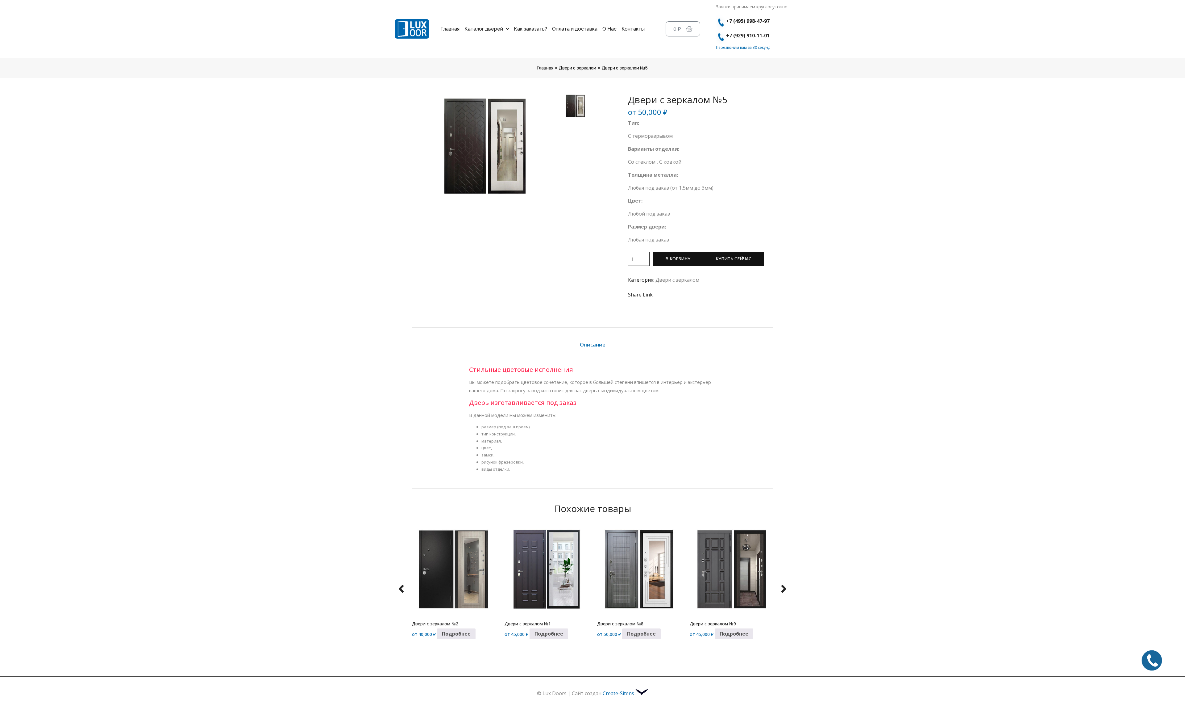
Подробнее (456, 633)
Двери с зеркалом (577, 68)
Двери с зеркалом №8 (620, 624)
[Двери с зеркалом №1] (546, 569)
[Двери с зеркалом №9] (731, 569)
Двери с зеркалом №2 (435, 624)
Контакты (633, 29)
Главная (449, 29)
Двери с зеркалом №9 (713, 624)
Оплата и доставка (574, 29)
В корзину (677, 259)
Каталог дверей (483, 29)
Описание (592, 344)
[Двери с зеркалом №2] (453, 569)
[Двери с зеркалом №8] (638, 569)
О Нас (609, 29)
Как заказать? (530, 29)
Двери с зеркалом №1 (528, 624)
